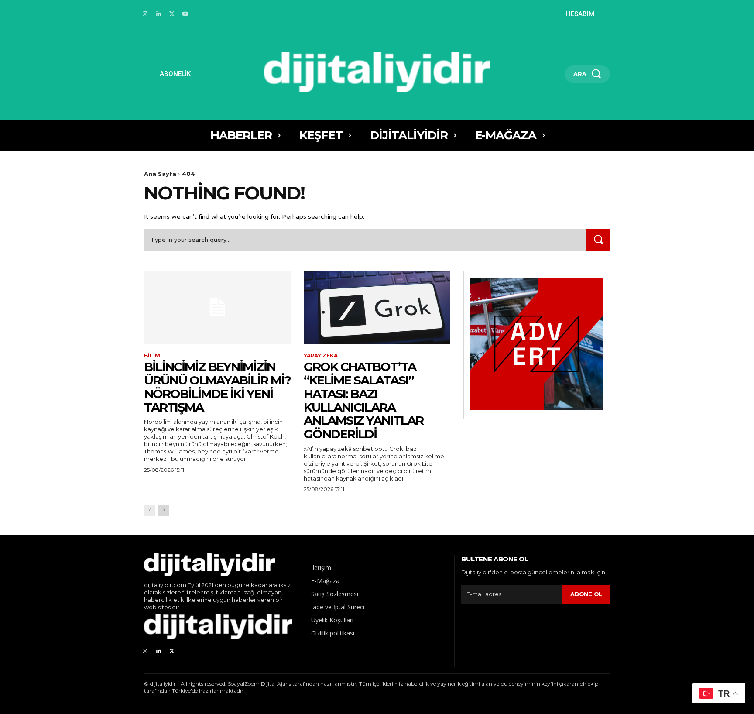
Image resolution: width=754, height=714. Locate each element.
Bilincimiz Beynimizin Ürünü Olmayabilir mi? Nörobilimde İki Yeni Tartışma (217, 386)
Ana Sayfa (160, 173)
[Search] (598, 240)
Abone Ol (586, 593)
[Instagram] (145, 14)
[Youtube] (185, 14)
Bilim (152, 356)
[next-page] (163, 510)
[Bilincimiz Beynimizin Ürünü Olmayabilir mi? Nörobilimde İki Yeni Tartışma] (217, 307)
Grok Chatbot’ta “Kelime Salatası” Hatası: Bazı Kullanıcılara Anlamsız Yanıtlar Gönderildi (363, 400)
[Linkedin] (158, 14)
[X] (172, 14)
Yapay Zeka (321, 356)
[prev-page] (149, 510)
